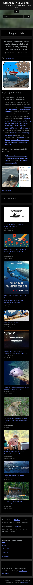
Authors (5, 553)
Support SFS (6, 557)
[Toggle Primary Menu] (16, 11)
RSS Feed (17, 520)
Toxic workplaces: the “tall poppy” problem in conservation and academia (15, 251)
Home (4, 545)
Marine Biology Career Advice (14, 475)
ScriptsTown (24, 582)
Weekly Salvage (9, 58)
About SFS (5, 549)
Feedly (16, 527)
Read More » (6, 191)
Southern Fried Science (16, 2)
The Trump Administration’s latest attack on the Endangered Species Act (15, 420)
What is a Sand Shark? (11, 322)
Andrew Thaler (22, 52)
